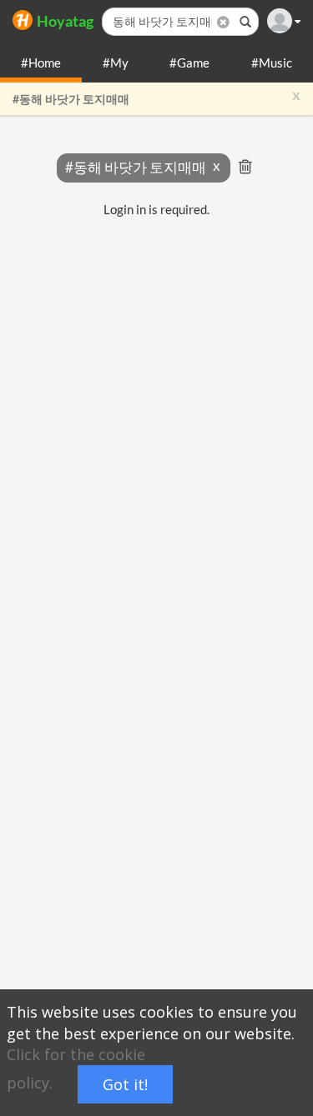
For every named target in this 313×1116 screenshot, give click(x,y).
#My (116, 62)
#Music (271, 62)
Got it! (125, 1084)
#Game (189, 62)
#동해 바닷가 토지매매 (71, 99)
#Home (41, 62)
